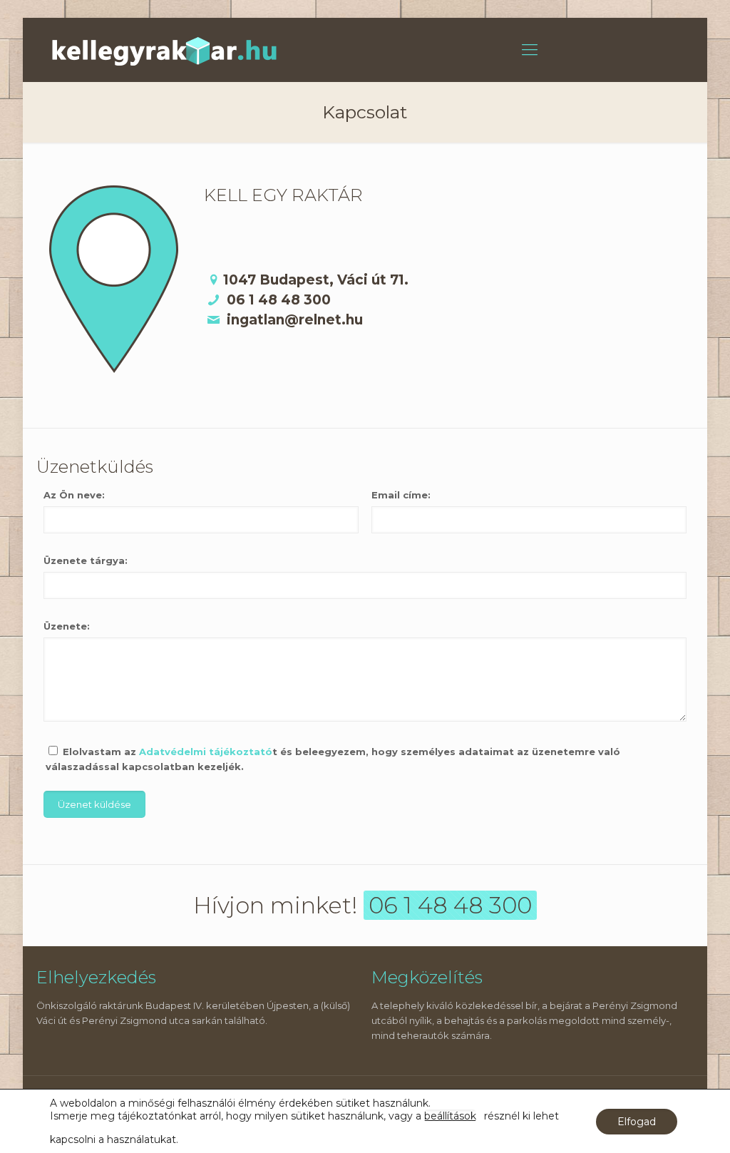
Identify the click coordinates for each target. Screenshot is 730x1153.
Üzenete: (66, 626)
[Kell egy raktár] (165, 50)
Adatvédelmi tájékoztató (205, 751)
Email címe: (401, 495)
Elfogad (636, 1121)
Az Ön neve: (74, 495)
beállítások (450, 1116)
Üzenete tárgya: (85, 560)
